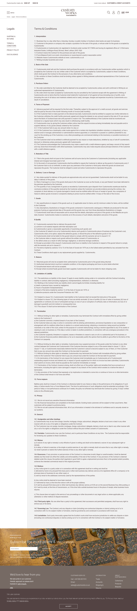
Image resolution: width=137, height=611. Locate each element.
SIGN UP (27, 3)
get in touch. (22, 584)
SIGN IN (35, 3)
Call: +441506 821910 (78, 579)
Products (118, 584)
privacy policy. (32, 557)
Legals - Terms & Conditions (19, 17)
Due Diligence (12, 54)
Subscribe (46, 548)
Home (8, 17)
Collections (119, 581)
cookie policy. (24, 601)
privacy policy (11, 601)
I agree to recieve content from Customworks (28, 555)
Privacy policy (13, 50)
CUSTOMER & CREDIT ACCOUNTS (118, 3)
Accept (68, 606)
